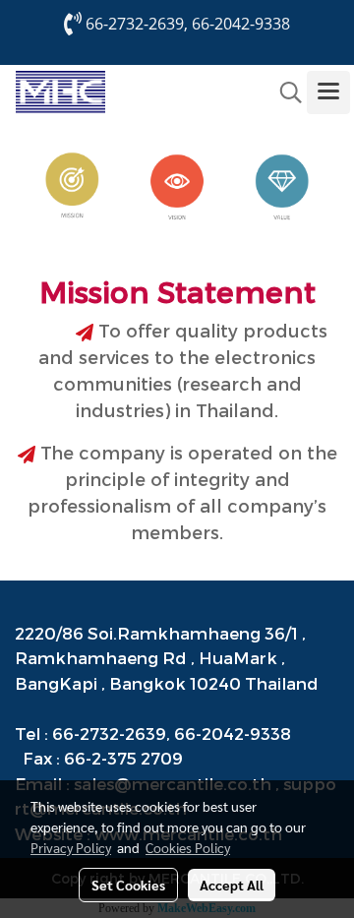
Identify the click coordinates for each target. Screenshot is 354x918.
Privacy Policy (70, 847)
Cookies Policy (188, 847)
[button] (284, 92)
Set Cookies (128, 884)
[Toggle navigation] (328, 92)
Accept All (232, 884)
